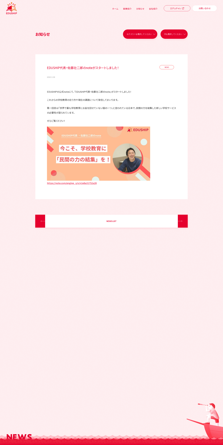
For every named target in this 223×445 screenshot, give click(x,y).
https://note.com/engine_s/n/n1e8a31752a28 (72, 183)
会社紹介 (153, 8)
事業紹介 (127, 8)
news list (111, 221)
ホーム (115, 8)
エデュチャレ (175, 8)
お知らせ (140, 8)
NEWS (167, 67)
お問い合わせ (205, 8)
